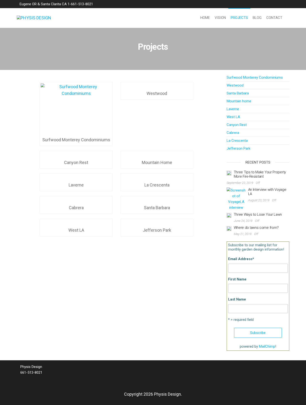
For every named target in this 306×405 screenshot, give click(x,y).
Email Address (241, 259)
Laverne (233, 109)
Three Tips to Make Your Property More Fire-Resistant (260, 174)
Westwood (235, 85)
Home (205, 18)
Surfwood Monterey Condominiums (255, 77)
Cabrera (233, 133)
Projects (239, 18)
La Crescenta (237, 140)
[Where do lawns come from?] (229, 228)
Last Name (237, 299)
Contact (274, 18)
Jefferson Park (238, 148)
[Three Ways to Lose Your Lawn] (229, 215)
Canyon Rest (237, 125)
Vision (220, 18)
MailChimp (267, 346)
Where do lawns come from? (256, 227)
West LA (233, 117)
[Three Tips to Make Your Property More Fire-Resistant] (229, 173)
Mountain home (239, 101)
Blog (257, 18)
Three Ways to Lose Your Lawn (258, 214)
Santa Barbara (238, 93)
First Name (237, 279)
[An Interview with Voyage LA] (236, 199)
